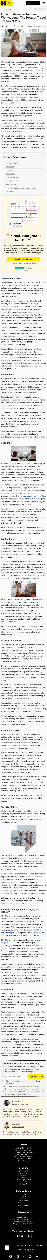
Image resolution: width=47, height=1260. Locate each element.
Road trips (9, 170)
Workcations (10, 174)
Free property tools (24, 1217)
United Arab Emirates (23, 1203)
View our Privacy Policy (25, 1250)
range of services (8, 943)
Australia (24, 1194)
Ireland (23, 1198)
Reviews (23, 1175)
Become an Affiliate (23, 1182)
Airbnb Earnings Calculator (23, 1222)
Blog (23, 1215)
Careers (23, 1177)
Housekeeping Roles (23, 1180)
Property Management (23, 1150)
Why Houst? (23, 1171)
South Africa (23, 1201)
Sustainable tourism (12, 163)
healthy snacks (28, 517)
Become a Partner (23, 1154)
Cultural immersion (12, 177)
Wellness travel (11, 184)
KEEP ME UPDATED (36, 1076)
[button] (44, 3)
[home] (3, 3)
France (23, 1196)
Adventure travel (12, 181)
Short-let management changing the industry (21, 188)
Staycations (10, 167)
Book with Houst (23, 1161)
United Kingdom (23, 1205)
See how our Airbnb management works (23, 263)
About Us (23, 1173)
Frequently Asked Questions (23, 1224)
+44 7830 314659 (23, 1236)
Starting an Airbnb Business (23, 1219)
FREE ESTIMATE (32, 3)
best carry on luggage (32, 496)
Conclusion (10, 191)
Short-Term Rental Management (23, 1152)
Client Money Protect (23, 1159)
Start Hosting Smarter (23, 259)
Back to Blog (7, 9)
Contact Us (23, 1184)
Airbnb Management (23, 1148)
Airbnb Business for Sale (23, 1156)
